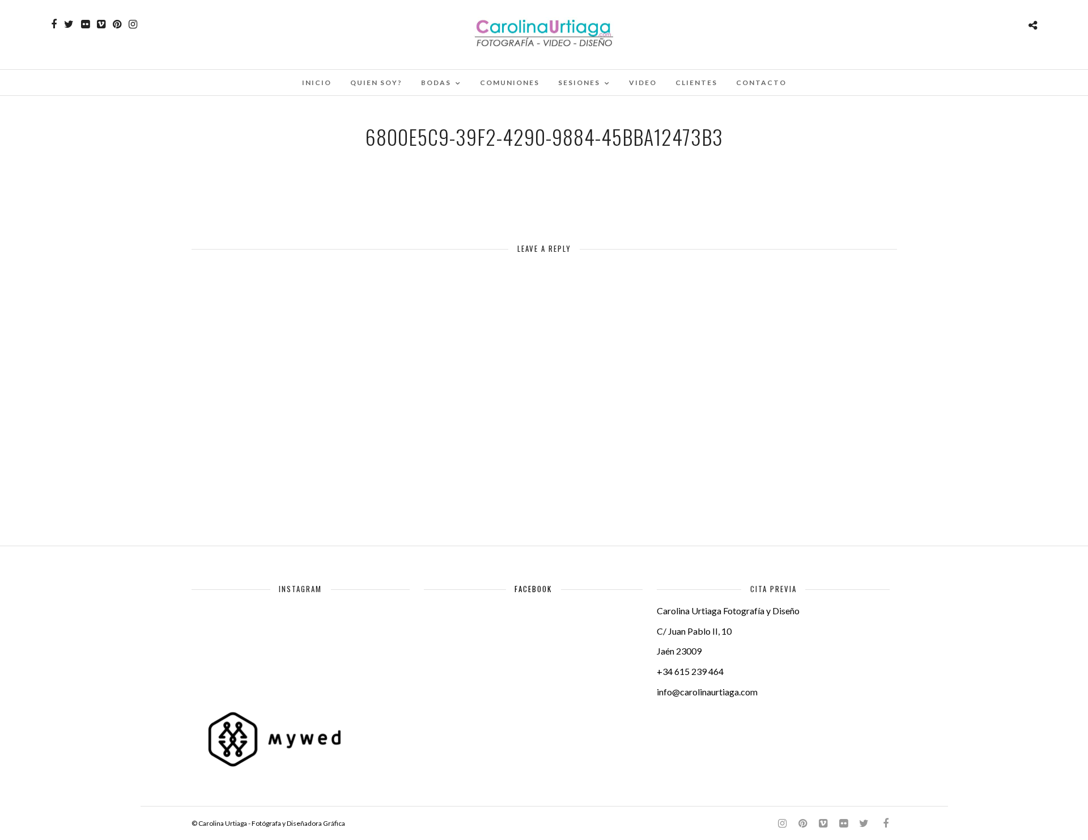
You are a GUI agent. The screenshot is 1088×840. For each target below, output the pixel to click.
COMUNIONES (509, 82)
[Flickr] (85, 24)
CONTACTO (761, 82)
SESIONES (579, 82)
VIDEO (643, 82)
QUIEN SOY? (376, 82)
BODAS (436, 82)
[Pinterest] (117, 24)
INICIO (317, 82)
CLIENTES (696, 82)
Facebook (533, 588)
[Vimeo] (101, 24)
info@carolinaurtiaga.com (707, 691)
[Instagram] (133, 24)
